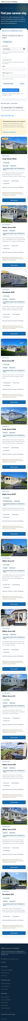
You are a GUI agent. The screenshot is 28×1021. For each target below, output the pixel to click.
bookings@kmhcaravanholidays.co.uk (9, 959)
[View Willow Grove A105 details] (14, 751)
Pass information (5, 986)
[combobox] (14, 59)
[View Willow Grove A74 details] (14, 682)
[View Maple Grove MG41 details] (14, 480)
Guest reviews (4, 989)
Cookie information (5, 1008)
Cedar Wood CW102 (9, 159)
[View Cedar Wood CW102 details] (14, 145)
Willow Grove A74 (8, 696)
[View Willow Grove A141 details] (14, 214)
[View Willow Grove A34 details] (14, 617)
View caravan (14, 200)
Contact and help (5, 997)
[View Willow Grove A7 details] (14, 547)
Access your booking (6, 999)
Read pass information (9, 132)
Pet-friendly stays (5, 973)
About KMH (3, 1019)
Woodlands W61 (8, 894)
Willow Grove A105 (9, 764)
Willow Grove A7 (8, 561)
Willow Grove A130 (9, 829)
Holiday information (5, 983)
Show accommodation (10, 90)
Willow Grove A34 (8, 631)
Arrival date (5, 46)
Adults (3, 66)
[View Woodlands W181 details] (14, 278)
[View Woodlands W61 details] (14, 881)
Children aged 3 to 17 (7, 73)
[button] (26, 1)
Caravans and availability (6, 970)
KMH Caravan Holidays (9, 1)
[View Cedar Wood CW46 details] (14, 416)
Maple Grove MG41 (9, 494)
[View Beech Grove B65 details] (14, 347)
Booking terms (4, 1005)
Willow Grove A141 (9, 227)
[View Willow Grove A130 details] (14, 816)
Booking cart (4, 975)
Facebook (3, 962)
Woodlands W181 (8, 292)
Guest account (4, 1002)
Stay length (4, 57)
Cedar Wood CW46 (9, 429)
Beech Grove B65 (8, 361)
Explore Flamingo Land (7, 115)
